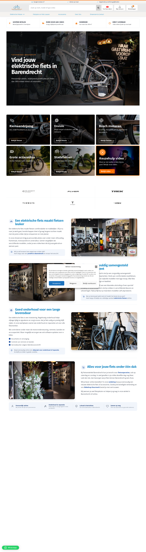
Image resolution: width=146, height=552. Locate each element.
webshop (112, 382)
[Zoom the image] (28, 191)
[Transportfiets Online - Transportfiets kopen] (16, 7)
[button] (96, 267)
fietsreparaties (124, 372)
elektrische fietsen (120, 298)
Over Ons (78, 14)
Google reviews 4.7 (37, 2)
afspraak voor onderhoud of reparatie (46, 350)
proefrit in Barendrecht (35, 253)
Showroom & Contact (97, 14)
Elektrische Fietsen (16, 14)
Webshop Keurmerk (92, 387)
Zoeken (98, 7)
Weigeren (73, 283)
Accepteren (57, 283)
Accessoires (62, 14)
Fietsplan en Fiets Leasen (41, 14)
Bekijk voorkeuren (89, 283)
